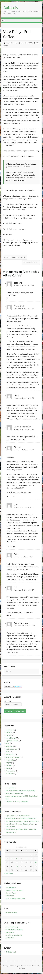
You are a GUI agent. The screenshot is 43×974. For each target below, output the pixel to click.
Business (9, 732)
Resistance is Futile (31, 263)
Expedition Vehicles (12, 741)
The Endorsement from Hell (15, 257)
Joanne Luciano (11, 818)
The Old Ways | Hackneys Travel (17, 829)
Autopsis (10, 7)
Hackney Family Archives (14, 890)
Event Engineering (12, 927)
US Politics (9, 774)
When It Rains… (11, 827)
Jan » (11, 873)
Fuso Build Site (11, 887)
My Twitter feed (11, 952)
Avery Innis (19, 306)
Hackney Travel (11, 893)
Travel (8, 768)
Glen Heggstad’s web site (14, 929)
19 (17, 866)
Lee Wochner (10, 938)
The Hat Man (34, 821)
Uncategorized (10, 771)
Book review (10, 730)
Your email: (8, 701)
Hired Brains (10, 932)
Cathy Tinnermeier (22, 427)
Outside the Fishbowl (12, 757)
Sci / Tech (9, 765)
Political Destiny (24, 816)
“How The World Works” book (15, 898)
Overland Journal (11, 913)
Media (8, 752)
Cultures (8, 735)
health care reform (12, 749)
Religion (8, 763)
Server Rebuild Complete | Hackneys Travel (20, 824)
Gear (7, 743)
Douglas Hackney (11, 43)
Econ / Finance (11, 738)
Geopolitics (9, 746)
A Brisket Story (11, 788)
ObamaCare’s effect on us (14, 793)
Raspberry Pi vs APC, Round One (17, 801)
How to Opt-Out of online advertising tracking (20, 790)
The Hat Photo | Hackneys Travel (17, 821)
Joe (15, 587)
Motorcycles (10, 754)
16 (36, 862)
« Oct (6, 873)
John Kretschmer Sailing (14, 935)
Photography (10, 760)
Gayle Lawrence (11, 816)
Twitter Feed (10, 896)
